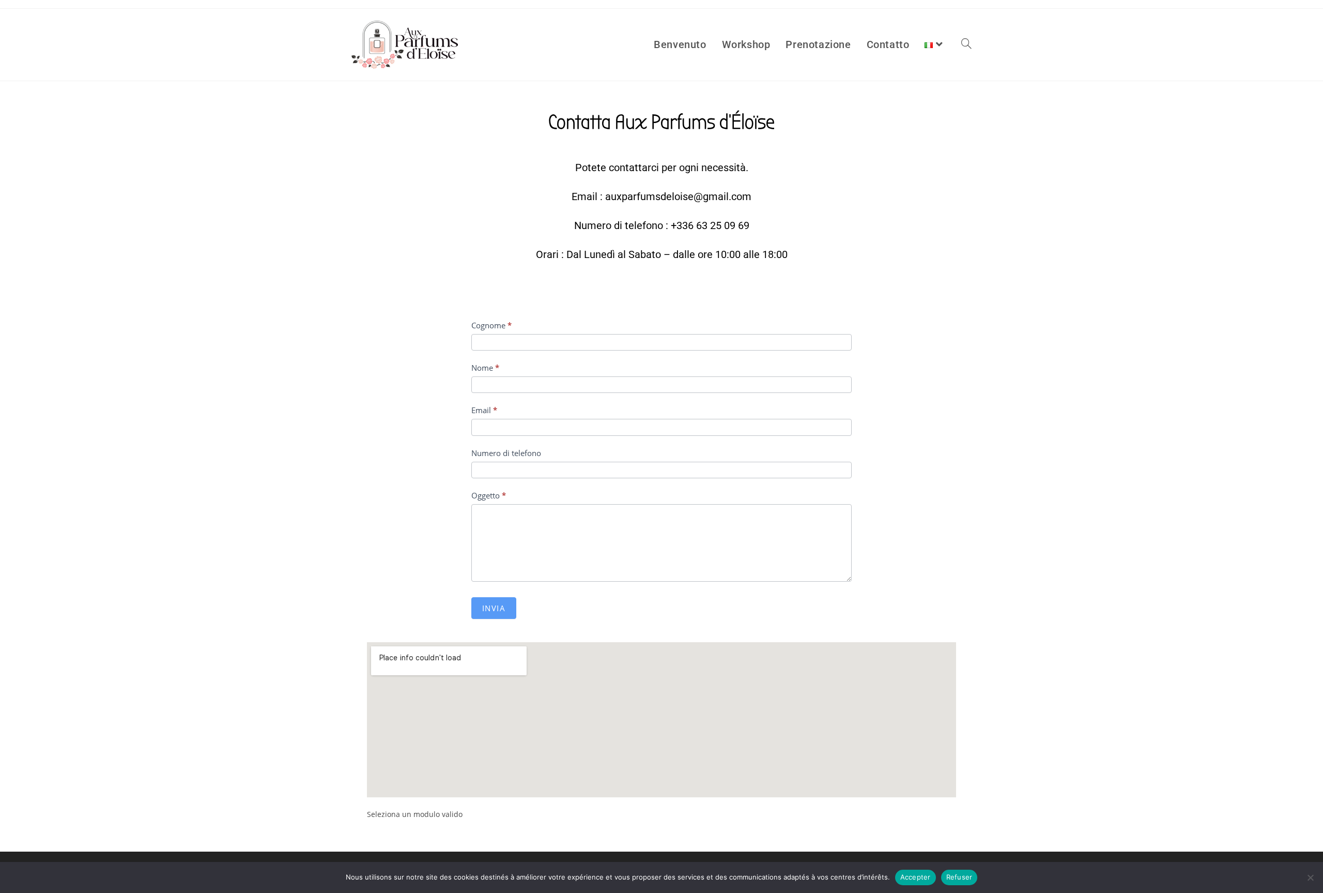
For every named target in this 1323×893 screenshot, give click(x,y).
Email (484, 410)
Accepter (915, 877)
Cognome (491, 325)
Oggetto (488, 495)
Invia (494, 608)
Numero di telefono (506, 453)
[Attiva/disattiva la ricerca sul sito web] (966, 45)
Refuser (959, 877)
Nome (485, 367)
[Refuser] (1310, 877)
